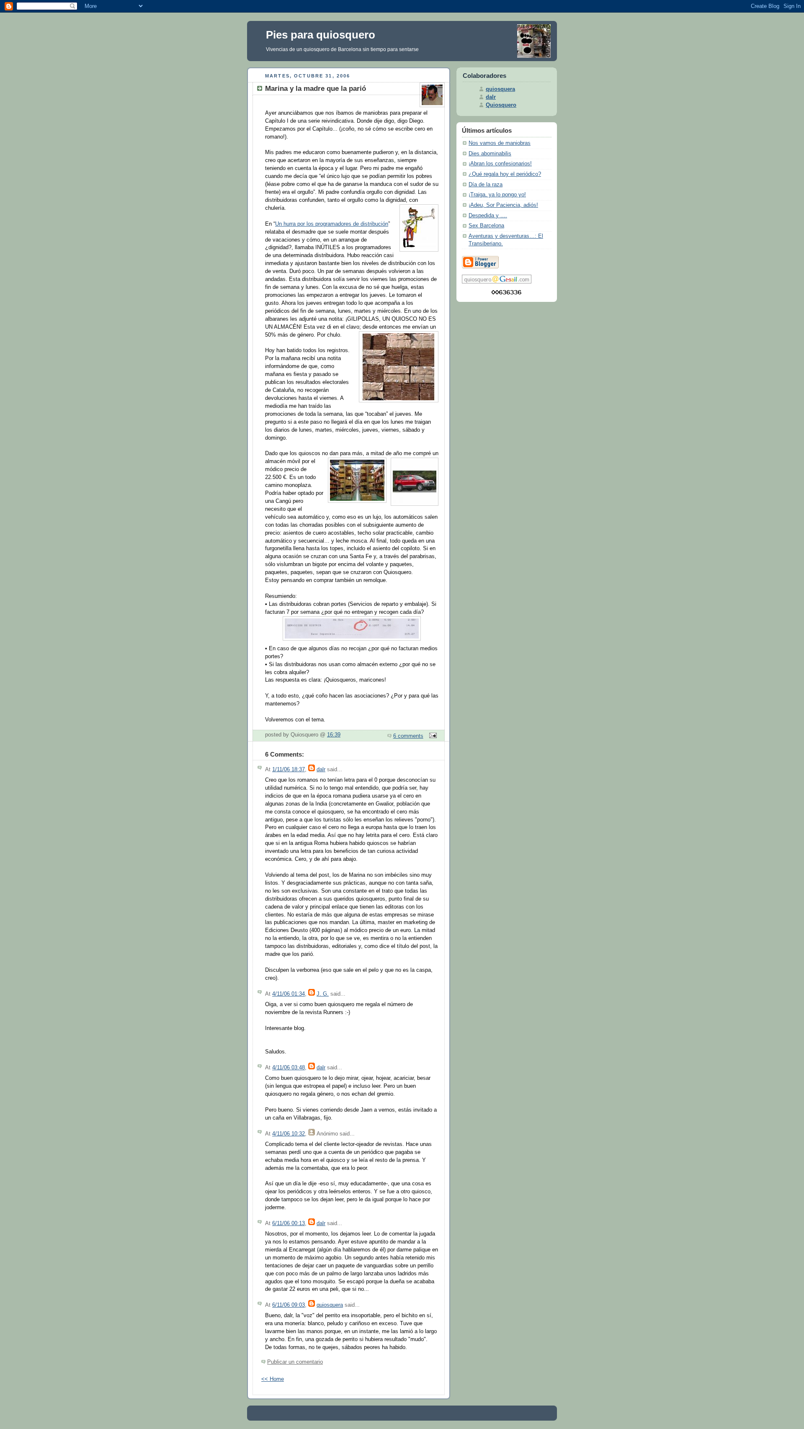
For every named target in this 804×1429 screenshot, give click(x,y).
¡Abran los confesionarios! (500, 164)
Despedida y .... (488, 216)
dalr (321, 769)
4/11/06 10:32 (288, 1134)
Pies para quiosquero (320, 34)
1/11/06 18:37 (288, 769)
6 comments (408, 736)
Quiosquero (501, 105)
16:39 (333, 735)
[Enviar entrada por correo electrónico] (431, 736)
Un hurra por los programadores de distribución (331, 224)
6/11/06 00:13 (288, 1223)
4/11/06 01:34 (288, 994)
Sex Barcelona (486, 226)
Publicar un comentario (295, 1362)
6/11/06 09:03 (288, 1305)
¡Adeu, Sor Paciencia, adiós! (503, 205)
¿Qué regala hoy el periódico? (505, 174)
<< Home (272, 1379)
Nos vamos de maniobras (500, 143)
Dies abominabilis (490, 154)
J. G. (323, 994)
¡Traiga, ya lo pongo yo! (497, 195)
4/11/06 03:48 (288, 1068)
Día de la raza (485, 185)
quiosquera (330, 1305)
